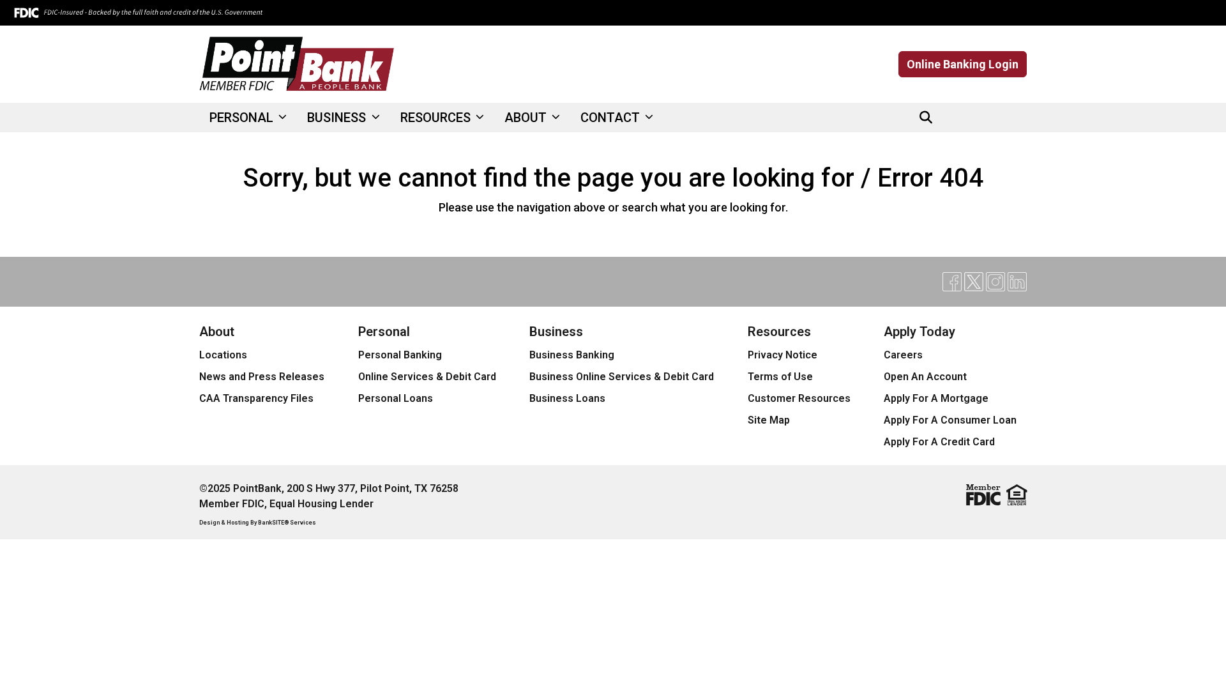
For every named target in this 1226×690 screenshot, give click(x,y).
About (216, 331)
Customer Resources (799, 398)
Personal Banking (400, 355)
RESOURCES (437, 117)
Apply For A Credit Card (939, 442)
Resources (779, 331)
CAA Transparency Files (256, 398)
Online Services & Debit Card (427, 377)
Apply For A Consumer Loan (950, 420)
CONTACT (611, 117)
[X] (973, 117)
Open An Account (925, 377)
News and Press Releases (261, 377)
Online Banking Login (962, 64)
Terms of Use (780, 377)
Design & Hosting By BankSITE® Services (257, 522)
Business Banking (571, 355)
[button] (926, 117)
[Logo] (297, 64)
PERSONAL (242, 117)
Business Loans (567, 398)
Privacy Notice (782, 355)
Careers (903, 355)
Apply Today (919, 331)
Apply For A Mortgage (936, 398)
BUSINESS (338, 117)
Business (556, 331)
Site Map (769, 420)
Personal (384, 331)
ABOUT (527, 117)
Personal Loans (395, 398)
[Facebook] (952, 117)
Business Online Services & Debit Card (621, 377)
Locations (223, 355)
